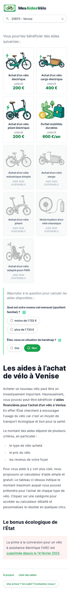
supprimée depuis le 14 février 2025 (33, 553)
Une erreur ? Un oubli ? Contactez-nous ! (30, 583)
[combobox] (37, 18)
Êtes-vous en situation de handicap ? (31, 339)
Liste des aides (28, 575)
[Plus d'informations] (24, 312)
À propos (8, 575)
